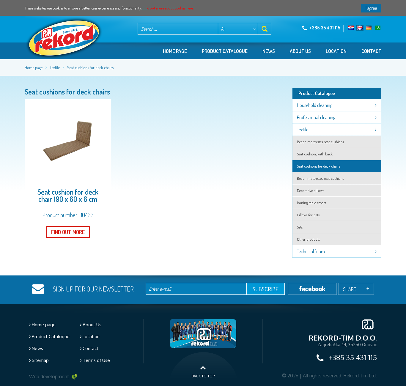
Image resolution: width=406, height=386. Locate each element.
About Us (91, 324)
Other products (308, 239)
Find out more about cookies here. (167, 8)
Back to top (203, 376)
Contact (371, 51)
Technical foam (311, 251)
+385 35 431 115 (324, 28)
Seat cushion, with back (315, 154)
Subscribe (265, 289)
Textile (55, 67)
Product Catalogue (50, 336)
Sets (300, 227)
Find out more (68, 232)
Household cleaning (314, 105)
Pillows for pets (308, 214)
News (268, 51)
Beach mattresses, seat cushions (320, 141)
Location (336, 51)
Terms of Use (95, 360)
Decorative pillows (310, 190)
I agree (371, 8)
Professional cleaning (316, 117)
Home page (175, 51)
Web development (49, 376)
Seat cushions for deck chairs (90, 67)
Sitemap (40, 360)
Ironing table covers (311, 202)
